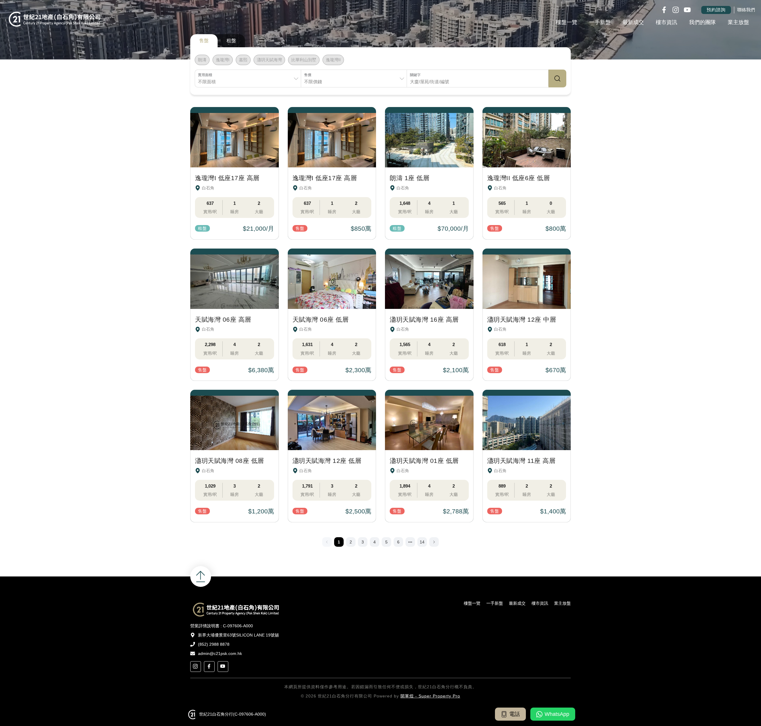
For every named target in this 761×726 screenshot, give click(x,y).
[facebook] (209, 666)
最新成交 (633, 22)
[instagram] (195, 666)
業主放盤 (738, 22)
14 (422, 542)
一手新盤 (600, 22)
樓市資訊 (666, 22)
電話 (514, 714)
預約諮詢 (716, 9)
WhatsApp (557, 714)
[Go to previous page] (327, 542)
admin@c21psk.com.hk (220, 653)
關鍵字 (415, 75)
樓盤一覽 (566, 22)
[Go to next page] (434, 542)
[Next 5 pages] (410, 542)
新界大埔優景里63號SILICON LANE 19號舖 (238, 635)
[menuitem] (566, 23)
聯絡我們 (746, 9)
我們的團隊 (702, 22)
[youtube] (223, 666)
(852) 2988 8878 (213, 644)
